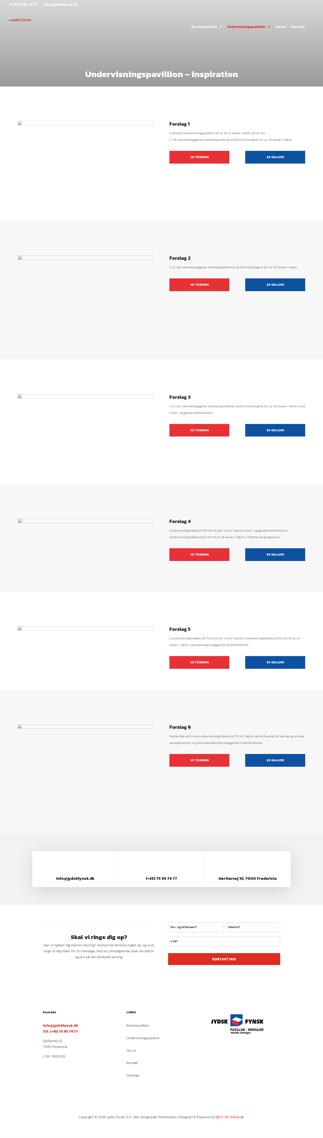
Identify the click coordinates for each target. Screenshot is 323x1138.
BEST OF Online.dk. (230, 1117)
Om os (280, 27)
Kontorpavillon (204, 27)
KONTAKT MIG (224, 959)
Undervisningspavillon (246, 27)
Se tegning (199, 157)
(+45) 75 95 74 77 (23, 4)
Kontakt (298, 27)
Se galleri (275, 157)
